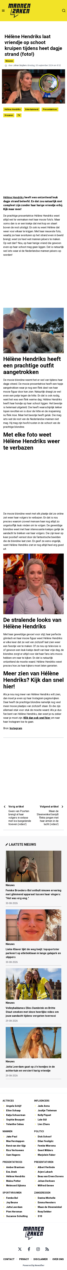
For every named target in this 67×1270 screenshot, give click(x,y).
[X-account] (20, 1249)
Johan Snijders (20, 65)
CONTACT (8, 1259)
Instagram (16, 728)
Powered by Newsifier (33, 1265)
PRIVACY (24, 1259)
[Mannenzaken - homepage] (19, 11)
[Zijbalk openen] (3, 11)
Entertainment (31, 109)
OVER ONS (58, 1259)
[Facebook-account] (29, 1249)
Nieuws (9, 61)
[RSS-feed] (47, 1249)
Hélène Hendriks (13, 109)
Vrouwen (9, 115)
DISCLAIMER (41, 1259)
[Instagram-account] (38, 1249)
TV (19, 115)
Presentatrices (50, 109)
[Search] (64, 11)
